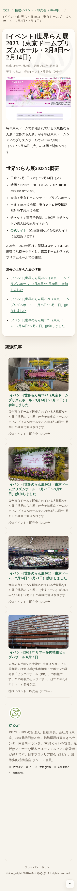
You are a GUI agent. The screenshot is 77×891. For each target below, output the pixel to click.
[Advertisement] (38, 816)
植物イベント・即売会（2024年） (38, 10)
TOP (6, 10)
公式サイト (18, 230)
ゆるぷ (16, 71)
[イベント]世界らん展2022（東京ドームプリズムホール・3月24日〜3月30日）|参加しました (39, 283)
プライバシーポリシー (38, 867)
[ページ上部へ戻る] (70, 884)
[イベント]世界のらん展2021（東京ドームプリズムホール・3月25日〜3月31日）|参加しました (39, 304)
